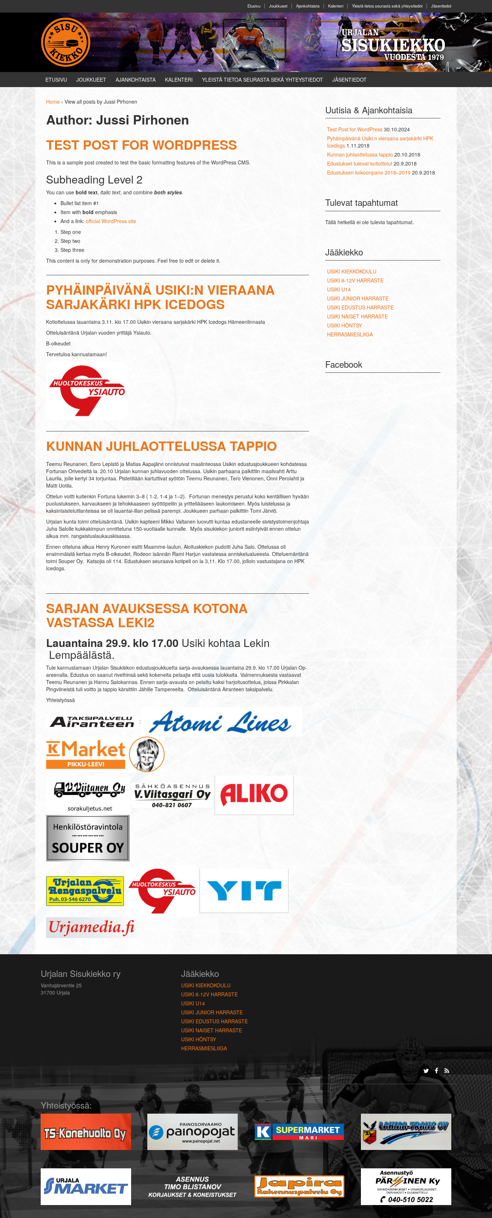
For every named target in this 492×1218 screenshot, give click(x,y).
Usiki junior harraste (358, 298)
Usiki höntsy (344, 325)
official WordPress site (111, 221)
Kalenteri (335, 6)
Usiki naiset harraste (357, 316)
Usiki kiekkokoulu (351, 271)
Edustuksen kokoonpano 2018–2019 (369, 172)
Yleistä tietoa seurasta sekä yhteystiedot (387, 6)
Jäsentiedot (441, 6)
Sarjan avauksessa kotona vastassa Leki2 (147, 614)
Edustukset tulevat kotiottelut (359, 163)
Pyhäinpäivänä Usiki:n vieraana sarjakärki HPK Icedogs (160, 296)
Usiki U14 (339, 289)
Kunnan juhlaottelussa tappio (161, 445)
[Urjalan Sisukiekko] (67, 41)
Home (53, 101)
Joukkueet (278, 6)
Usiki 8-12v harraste (355, 280)
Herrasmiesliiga (350, 334)
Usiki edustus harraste (360, 307)
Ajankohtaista (307, 6)
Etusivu (253, 6)
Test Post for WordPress (141, 144)
